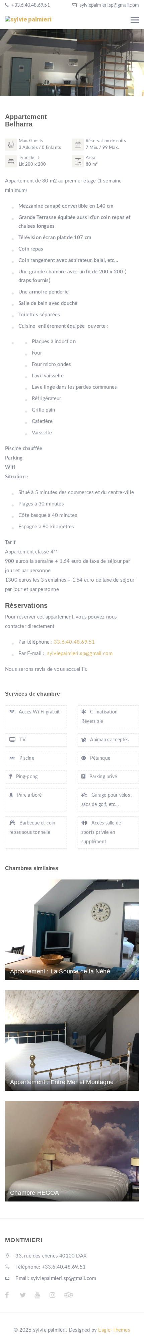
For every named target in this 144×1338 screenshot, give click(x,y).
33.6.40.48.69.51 (75, 642)
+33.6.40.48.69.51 (30, 5)
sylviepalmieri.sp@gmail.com (109, 5)
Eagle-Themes (114, 1330)
